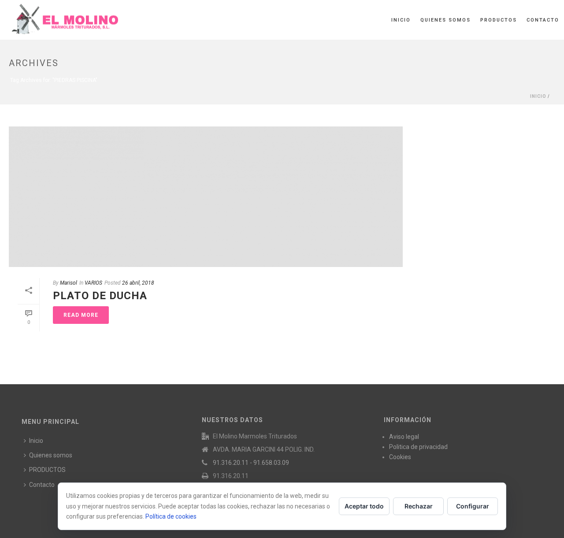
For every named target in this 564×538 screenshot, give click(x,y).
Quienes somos (445, 20)
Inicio (401, 20)
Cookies (400, 456)
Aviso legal (404, 436)
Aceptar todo (364, 506)
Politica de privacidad (418, 446)
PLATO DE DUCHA (100, 295)
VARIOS (93, 283)
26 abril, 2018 (138, 283)
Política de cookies (171, 516)
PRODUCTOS (498, 20)
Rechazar (418, 506)
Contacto (543, 20)
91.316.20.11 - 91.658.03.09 (251, 462)
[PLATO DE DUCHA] (206, 196)
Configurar (472, 506)
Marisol (68, 283)
